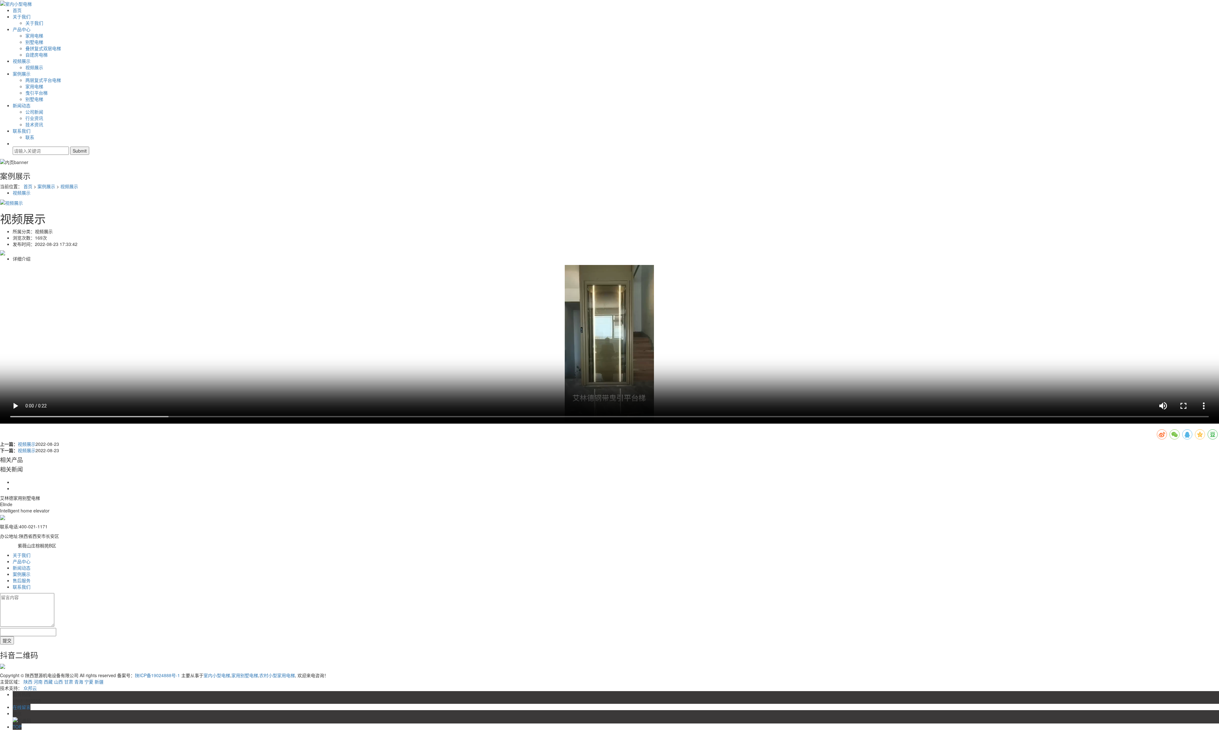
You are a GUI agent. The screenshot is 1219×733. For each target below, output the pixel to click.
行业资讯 (34, 118)
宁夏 (88, 681)
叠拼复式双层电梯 (43, 48)
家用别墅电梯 (244, 675)
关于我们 (21, 16)
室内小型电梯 (216, 675)
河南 (38, 681)
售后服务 (21, 580)
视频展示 (21, 61)
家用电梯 (34, 35)
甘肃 (68, 681)
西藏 (48, 681)
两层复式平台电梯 (43, 80)
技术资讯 (34, 124)
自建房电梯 (36, 54)
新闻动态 (21, 105)
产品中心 (21, 29)
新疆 (99, 681)
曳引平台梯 (36, 92)
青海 (78, 681)
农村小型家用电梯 (277, 675)
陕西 (27, 681)
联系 (29, 137)
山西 (58, 681)
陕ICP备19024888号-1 (157, 675)
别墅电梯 (34, 42)
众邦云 (30, 688)
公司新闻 (34, 112)
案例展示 (21, 73)
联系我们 (21, 131)
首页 (17, 10)
